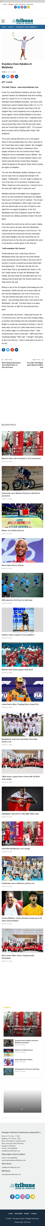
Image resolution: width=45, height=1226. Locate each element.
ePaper (11, 4)
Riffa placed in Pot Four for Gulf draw (17, 600)
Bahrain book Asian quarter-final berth (17, 670)
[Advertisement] (22, 393)
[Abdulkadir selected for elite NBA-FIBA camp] (22, 799)
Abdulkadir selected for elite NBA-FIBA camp (20, 814)
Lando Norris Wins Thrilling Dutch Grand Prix (20, 704)
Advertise (30, 4)
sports (4, 72)
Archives (22, 4)
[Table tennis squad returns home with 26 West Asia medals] (22, 761)
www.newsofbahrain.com (28, 87)
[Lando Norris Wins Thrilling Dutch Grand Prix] (22, 689)
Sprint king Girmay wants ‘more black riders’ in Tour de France (11, 365)
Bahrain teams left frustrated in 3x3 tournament (21, 458)
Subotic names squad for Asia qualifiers (18, 635)
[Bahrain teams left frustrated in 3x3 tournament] (22, 443)
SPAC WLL (27, 1222)
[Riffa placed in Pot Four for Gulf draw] (22, 585)
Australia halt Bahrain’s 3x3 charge (16, 849)
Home (16, 4)
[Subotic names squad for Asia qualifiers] (22, 620)
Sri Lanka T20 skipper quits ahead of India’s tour (35, 365)
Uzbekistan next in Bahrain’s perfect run (18, 883)
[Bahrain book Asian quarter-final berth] (22, 654)
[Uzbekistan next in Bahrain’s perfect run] (22, 868)
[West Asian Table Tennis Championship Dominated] (22, 940)
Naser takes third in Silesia (13, 565)
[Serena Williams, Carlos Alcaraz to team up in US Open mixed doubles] (22, 903)
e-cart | (5, 4)
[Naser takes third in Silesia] (22, 550)
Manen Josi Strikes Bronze (13, 530)
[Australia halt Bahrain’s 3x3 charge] (22, 833)
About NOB (18, 1213)
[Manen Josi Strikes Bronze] (22, 515)
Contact (34, 1213)
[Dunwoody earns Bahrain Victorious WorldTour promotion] (22, 478)
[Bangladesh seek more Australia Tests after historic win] (22, 724)
